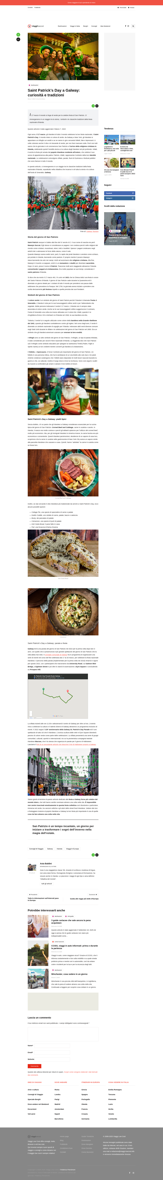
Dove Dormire (87, 1148)
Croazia (85, 1114)
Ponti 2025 (123, 7)
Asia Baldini (46, 863)
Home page (64, 1136)
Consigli (94, 26)
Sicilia (110, 1109)
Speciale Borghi (34, 1099)
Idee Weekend (105, 26)
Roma (57, 1090)
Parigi (57, 1099)
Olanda (84, 1104)
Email (30, 1052)
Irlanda (59, 849)
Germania (85, 1119)
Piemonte (112, 1099)
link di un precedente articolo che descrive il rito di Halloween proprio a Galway (66, 744)
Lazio (110, 1104)
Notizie (132, 7)
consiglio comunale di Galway (56, 655)
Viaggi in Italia (75, 26)
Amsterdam (59, 1109)
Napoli (57, 1114)
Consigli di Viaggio (36, 849)
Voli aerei (31, 1114)
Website (31, 1059)
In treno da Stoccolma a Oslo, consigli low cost (126, 148)
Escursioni (32, 1109)
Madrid (57, 1104)
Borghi (85, 26)
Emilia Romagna (115, 1090)
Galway (50, 849)
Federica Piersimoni (67, 1170)
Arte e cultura (33, 1090)
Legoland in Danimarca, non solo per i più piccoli (111, 148)
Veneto (111, 1114)
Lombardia (112, 1119)
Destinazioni (62, 26)
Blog (61, 1140)
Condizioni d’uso (66, 1148)
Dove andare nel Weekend (38, 1104)
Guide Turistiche (88, 1136)
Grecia (84, 1090)
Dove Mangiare (87, 1144)
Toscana (111, 1094)
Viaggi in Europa (72, 849)
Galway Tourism (92, 231)
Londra (57, 1094)
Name (30, 1046)
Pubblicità (37, 7)
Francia (85, 1109)
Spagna (85, 1094)
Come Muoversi (87, 1152)
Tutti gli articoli (47, 884)
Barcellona (59, 1119)
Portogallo (86, 1099)
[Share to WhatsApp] (93, 106)
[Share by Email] (96, 106)
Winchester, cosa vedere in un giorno (69, 974)
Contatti (30, 7)
